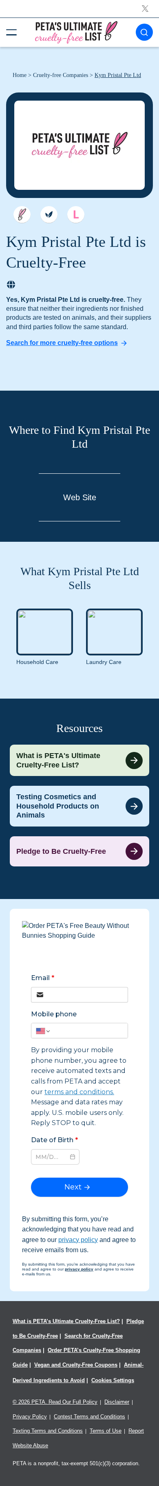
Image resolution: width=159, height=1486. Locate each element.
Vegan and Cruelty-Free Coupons (75, 1365)
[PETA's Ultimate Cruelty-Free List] (76, 32)
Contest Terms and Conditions (89, 1416)
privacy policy (78, 1239)
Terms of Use (105, 1431)
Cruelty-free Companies (60, 75)
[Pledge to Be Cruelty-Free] (79, 851)
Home (19, 75)
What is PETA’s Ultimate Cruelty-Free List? (66, 1321)
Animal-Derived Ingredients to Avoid (78, 1372)
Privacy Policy (30, 1416)
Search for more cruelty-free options (62, 342)
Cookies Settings (112, 1380)
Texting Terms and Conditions (48, 1431)
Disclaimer (116, 1402)
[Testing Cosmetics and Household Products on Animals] (79, 806)
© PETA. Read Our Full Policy (55, 1402)
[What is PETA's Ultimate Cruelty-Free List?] (79, 760)
